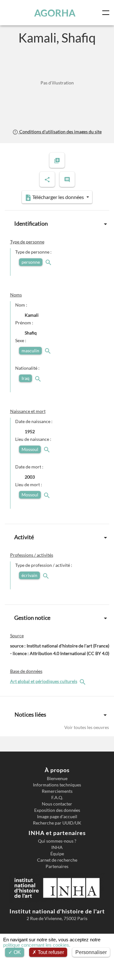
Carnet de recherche (57, 860)
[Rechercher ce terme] (49, 262)
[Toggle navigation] (107, 12)
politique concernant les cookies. (36, 945)
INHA (57, 847)
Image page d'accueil (57, 816)
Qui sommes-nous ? (57, 841)
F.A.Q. (57, 797)
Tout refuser (50, 952)
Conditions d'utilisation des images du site (59, 131)
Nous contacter (57, 803)
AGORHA (54, 12)
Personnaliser (91, 952)
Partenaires (57, 866)
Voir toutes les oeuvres (86, 727)
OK (16, 952)
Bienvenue (57, 778)
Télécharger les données (58, 197)
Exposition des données (57, 810)
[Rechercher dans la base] (83, 681)
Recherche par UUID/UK (57, 823)
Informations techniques (57, 784)
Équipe (57, 853)
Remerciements (57, 791)
